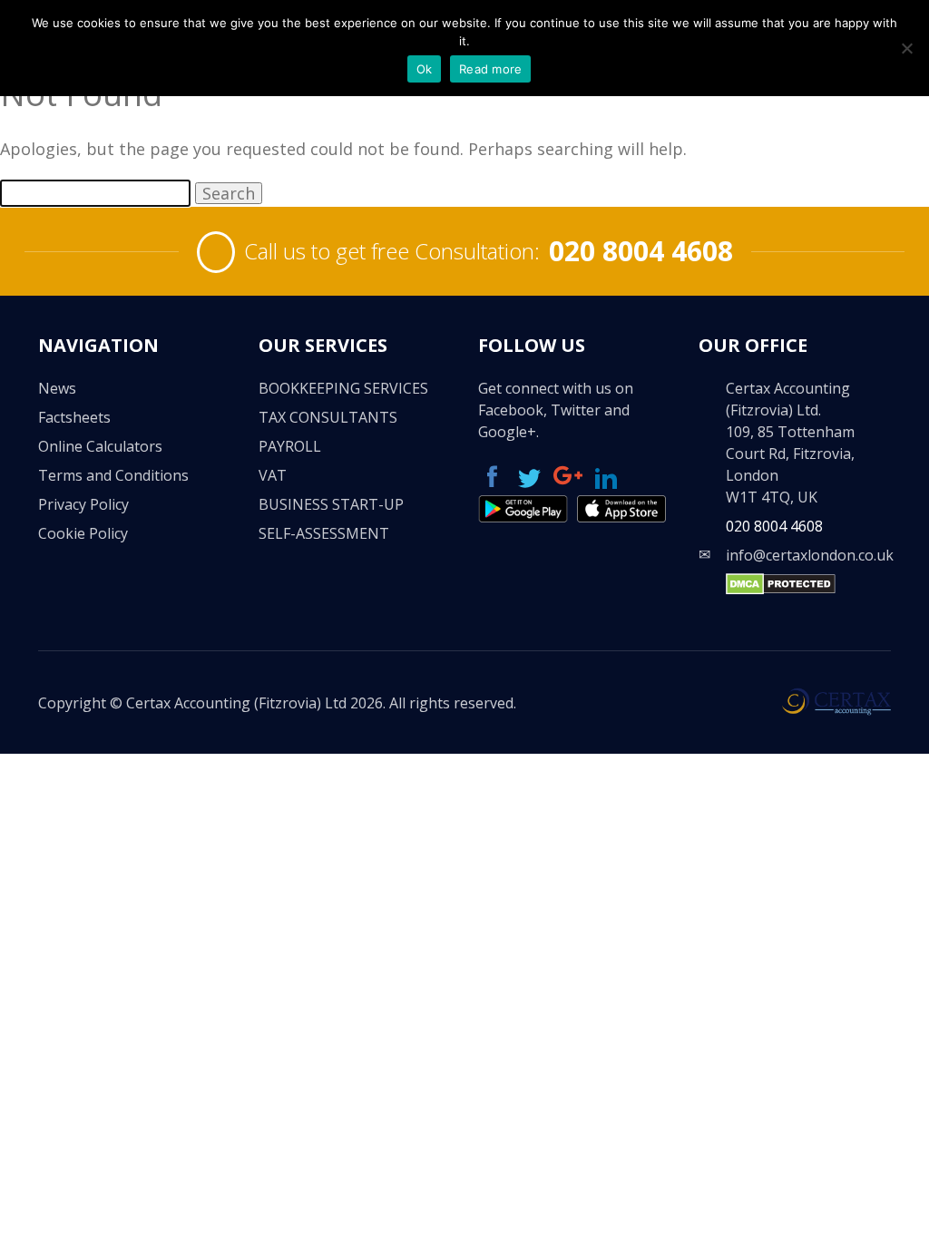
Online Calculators (100, 446)
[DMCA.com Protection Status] (781, 590)
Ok (424, 69)
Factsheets (74, 417)
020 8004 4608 (641, 250)
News (57, 388)
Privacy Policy (83, 504)
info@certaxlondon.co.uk (810, 555)
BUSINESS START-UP (331, 504)
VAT (273, 475)
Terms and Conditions (113, 475)
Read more (490, 69)
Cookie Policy (83, 533)
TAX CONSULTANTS (328, 417)
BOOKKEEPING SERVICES (343, 388)
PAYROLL (290, 446)
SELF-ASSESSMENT (324, 533)
